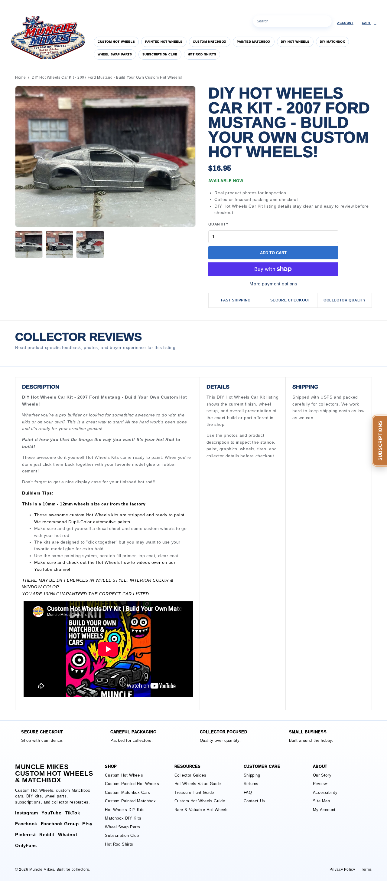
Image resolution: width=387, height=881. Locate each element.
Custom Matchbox (209, 41)
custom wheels (159, 528)
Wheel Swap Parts (115, 54)
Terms (366, 869)
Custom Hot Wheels (116, 41)
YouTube (43, 569)
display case (88, 481)
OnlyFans (26, 845)
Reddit (46, 834)
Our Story (322, 775)
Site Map (321, 801)
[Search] (326, 21)
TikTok (72, 812)
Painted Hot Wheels (164, 41)
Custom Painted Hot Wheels (132, 783)
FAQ (248, 792)
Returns (251, 783)
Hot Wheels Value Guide (197, 783)
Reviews (321, 783)
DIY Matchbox (332, 41)
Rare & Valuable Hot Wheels (201, 809)
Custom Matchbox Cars (127, 792)
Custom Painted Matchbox (130, 801)
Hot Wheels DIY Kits (125, 809)
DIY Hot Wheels (295, 41)
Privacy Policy (342, 869)
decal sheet (108, 528)
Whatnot (67, 834)
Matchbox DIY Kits (123, 818)
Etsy (87, 823)
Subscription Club (159, 54)
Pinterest (25, 834)
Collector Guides (190, 775)
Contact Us (254, 801)
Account (345, 23)
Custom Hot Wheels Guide (199, 801)
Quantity (218, 224)
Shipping (252, 775)
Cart (369, 23)
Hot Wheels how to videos (123, 562)
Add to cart (273, 253)
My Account (324, 809)
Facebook (26, 823)
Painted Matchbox (254, 41)
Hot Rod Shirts (202, 54)
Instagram (26, 812)
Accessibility (325, 792)
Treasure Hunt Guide (194, 792)
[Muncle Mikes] (47, 37)
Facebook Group (60, 823)
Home (20, 77)
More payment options (273, 283)
